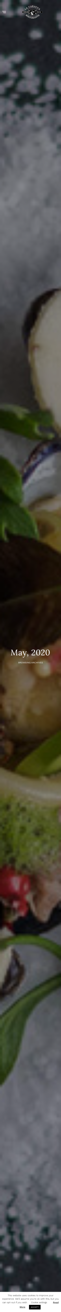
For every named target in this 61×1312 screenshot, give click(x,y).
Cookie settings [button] (39, 1302)
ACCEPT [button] (35, 1307)
